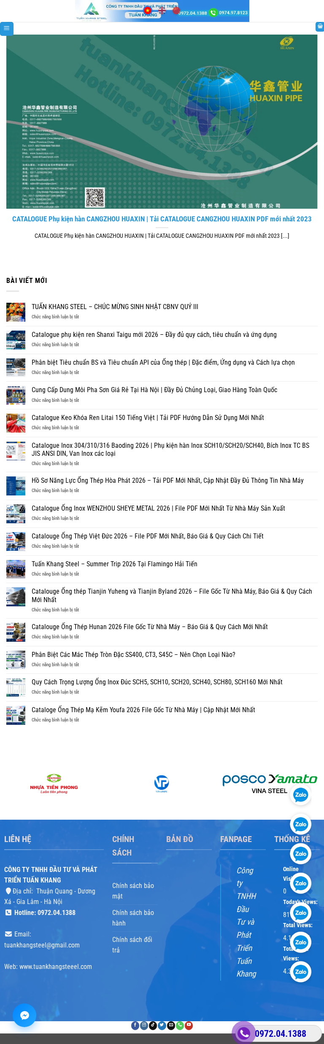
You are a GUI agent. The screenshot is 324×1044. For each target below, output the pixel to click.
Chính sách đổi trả (132, 945)
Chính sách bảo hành (133, 918)
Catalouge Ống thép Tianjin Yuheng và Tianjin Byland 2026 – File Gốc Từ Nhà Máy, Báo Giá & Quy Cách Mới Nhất (172, 595)
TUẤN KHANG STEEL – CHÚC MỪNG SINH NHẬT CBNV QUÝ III (115, 307)
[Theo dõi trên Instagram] (144, 1025)
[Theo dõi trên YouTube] (189, 1025)
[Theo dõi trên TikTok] (153, 1025)
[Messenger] (24, 1015)
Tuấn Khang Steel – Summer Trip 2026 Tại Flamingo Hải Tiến (114, 564)
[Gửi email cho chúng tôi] (171, 1025)
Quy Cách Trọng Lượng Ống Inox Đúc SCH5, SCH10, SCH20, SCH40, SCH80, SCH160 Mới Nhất (157, 682)
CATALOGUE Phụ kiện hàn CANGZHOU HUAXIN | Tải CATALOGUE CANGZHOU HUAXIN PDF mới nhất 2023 (162, 219)
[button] (7, 29)
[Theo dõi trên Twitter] (162, 1025)
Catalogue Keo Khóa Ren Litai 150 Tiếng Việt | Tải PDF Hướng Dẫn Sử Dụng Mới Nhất (148, 418)
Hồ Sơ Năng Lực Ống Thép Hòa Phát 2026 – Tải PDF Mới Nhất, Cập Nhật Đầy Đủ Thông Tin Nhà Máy (168, 480)
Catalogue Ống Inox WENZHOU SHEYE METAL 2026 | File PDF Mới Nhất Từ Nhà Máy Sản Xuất (158, 508)
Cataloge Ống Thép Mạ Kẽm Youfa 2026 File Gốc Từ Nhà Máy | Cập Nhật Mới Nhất (143, 710)
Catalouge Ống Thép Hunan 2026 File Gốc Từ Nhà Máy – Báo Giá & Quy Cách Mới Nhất (150, 627)
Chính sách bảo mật (133, 890)
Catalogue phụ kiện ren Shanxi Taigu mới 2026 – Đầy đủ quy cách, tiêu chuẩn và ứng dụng (154, 335)
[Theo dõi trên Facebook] (135, 1025)
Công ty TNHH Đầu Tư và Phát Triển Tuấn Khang (246, 922)
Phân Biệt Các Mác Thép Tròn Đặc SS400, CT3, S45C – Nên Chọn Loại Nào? (133, 655)
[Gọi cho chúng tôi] (180, 1025)
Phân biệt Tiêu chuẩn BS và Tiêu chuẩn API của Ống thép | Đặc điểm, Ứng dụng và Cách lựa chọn (163, 362)
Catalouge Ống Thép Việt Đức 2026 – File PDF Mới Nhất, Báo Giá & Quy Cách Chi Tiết (148, 536)
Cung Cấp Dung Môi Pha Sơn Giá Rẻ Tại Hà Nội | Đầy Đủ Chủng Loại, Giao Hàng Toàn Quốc (154, 390)
